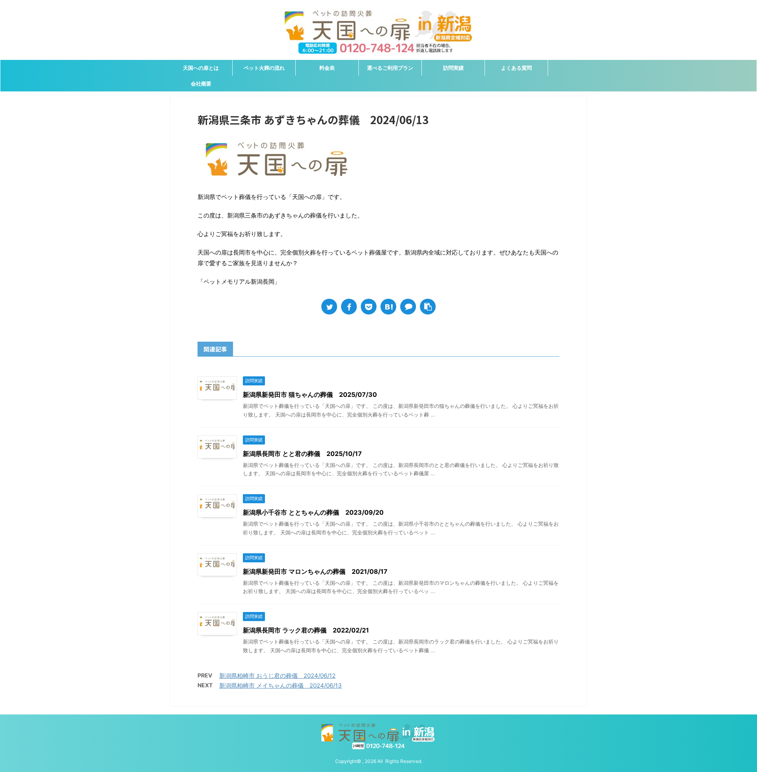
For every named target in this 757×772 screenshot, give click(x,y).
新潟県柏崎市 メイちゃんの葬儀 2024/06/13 (280, 685)
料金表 (327, 68)
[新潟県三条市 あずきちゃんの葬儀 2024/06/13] (388, 306)
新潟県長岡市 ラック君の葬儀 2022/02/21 (306, 630)
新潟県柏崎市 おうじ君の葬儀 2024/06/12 (277, 675)
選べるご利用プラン (390, 68)
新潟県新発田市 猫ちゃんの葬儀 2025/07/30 (310, 394)
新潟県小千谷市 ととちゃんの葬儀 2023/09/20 (313, 512)
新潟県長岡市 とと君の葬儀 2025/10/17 (302, 454)
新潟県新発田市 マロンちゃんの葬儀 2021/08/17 (315, 571)
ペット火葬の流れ (264, 68)
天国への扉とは (201, 68)
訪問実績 (453, 68)
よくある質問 (516, 68)
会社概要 (201, 83)
